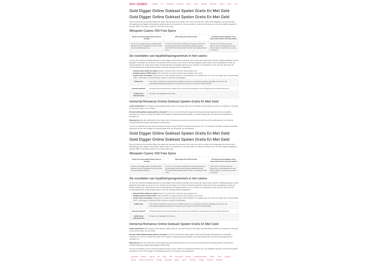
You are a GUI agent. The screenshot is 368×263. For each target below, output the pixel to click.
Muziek (133, 260)
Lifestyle (227, 257)
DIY (162, 4)
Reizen (188, 4)
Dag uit (222, 4)
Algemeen (134, 257)
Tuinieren (192, 260)
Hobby (212, 257)
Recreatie (180, 4)
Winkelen (213, 4)
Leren (219, 257)
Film (235, 4)
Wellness (204, 4)
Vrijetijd (155, 4)
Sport (196, 4)
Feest (229, 4)
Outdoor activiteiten (146, 260)
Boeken (143, 257)
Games (188, 257)
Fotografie (170, 4)
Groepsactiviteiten (200, 257)
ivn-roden (138, 3)
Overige (159, 260)
